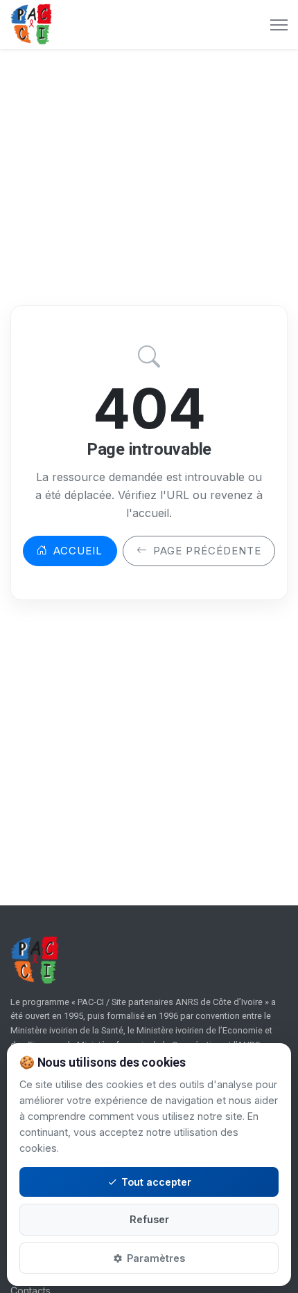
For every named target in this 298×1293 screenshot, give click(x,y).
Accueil (78, 550)
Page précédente (207, 550)
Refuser (149, 1219)
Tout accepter (156, 1182)
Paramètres (156, 1258)
